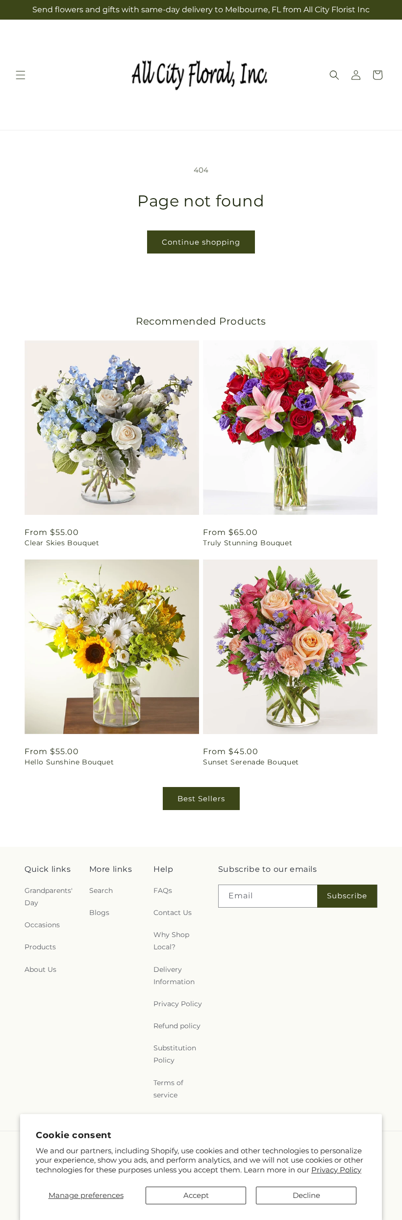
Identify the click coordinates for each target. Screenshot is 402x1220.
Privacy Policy (336, 1169)
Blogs (99, 912)
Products (40, 946)
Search (101, 890)
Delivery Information (174, 975)
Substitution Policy (174, 1054)
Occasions (42, 924)
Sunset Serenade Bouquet (251, 762)
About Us (40, 969)
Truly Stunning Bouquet (247, 542)
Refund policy (177, 1025)
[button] (20, 75)
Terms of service (168, 1088)
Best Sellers (201, 798)
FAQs (162, 890)
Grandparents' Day (49, 896)
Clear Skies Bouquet (62, 542)
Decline (306, 1195)
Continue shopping (201, 242)
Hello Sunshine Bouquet (69, 762)
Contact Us (172, 912)
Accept (196, 1195)
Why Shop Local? (171, 940)
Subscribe (347, 895)
